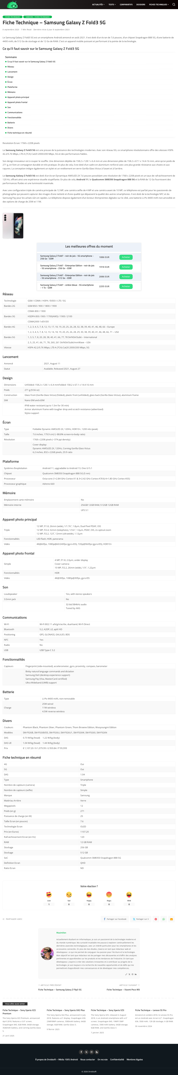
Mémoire (11, 92)
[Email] (171, 919)
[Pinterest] (156, 919)
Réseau (10, 66)
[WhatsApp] (163, 919)
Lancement (12, 71)
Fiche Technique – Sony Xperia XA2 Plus (66, 1010)
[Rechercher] (173, 4)
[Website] (126, 974)
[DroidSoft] (11, 4)
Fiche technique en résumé (19, 132)
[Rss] (96, 1052)
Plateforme (12, 87)
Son (9, 107)
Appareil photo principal (18, 97)
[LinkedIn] (135, 974)
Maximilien (61, 932)
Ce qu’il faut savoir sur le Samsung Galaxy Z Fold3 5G (31, 61)
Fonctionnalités (14, 117)
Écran (10, 81)
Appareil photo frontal (17, 102)
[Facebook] (81, 1052)
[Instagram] (132, 974)
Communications (14, 112)
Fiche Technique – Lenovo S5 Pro (150, 1010)
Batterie (11, 122)
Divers (10, 127)
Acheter (126, 257)
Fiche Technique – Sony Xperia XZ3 (107, 1010)
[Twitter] (129, 974)
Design (10, 76)
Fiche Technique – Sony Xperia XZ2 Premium (19, 1012)
